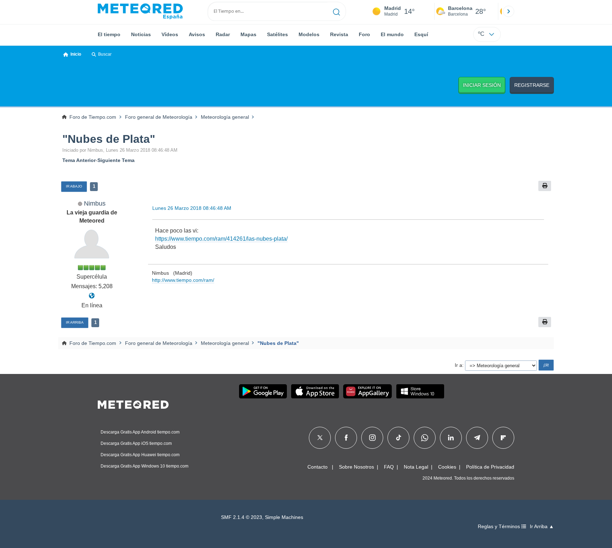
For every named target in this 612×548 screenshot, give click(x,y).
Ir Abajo (74, 186)
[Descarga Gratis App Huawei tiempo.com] (367, 391)
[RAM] (92, 296)
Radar (223, 34)
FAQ (389, 467)
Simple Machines (284, 517)
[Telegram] (477, 438)
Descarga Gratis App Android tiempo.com (140, 432)
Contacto (317, 467)
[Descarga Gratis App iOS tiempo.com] (315, 391)
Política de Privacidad (490, 467)
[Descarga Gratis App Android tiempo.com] (263, 391)
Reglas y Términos (499, 526)
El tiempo (109, 34)
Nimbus (95, 203)
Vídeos (170, 34)
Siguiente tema (116, 160)
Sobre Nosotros (356, 467)
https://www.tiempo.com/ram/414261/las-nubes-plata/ (221, 239)
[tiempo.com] (140, 11)
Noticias (141, 34)
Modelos (309, 34)
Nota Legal (416, 467)
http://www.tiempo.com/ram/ (183, 280)
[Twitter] (320, 438)
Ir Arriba (75, 322)
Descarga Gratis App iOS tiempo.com (136, 443)
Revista (339, 34)
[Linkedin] (451, 438)
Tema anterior (79, 160)
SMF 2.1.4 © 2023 (241, 517)
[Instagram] (372, 438)
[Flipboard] (503, 438)
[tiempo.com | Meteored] (133, 403)
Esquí (421, 34)
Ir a (458, 365)
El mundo (392, 34)
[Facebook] (346, 438)
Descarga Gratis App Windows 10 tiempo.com (144, 466)
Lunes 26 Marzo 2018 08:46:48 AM (191, 208)
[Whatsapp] (424, 438)
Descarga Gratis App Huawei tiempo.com (140, 454)
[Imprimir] (544, 186)
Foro (364, 34)
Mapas (248, 34)
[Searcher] (336, 11)
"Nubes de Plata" (108, 139)
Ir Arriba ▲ (542, 526)
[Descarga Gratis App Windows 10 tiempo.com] (420, 391)
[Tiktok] (398, 438)
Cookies (447, 467)
